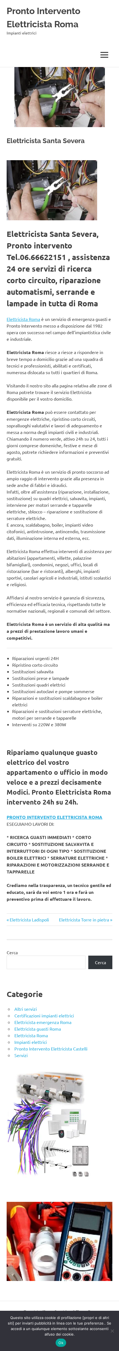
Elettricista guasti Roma (37, 1028)
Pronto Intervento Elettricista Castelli (50, 1048)
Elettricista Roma (23, 319)
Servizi (21, 1055)
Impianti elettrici (30, 1042)
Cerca (12, 952)
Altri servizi (25, 1009)
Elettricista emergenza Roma (42, 1022)
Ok (60, 1343)
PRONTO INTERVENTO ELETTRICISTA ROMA (54, 817)
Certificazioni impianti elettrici (44, 1015)
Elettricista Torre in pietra (84, 919)
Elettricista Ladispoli (29, 919)
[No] (112, 1331)
